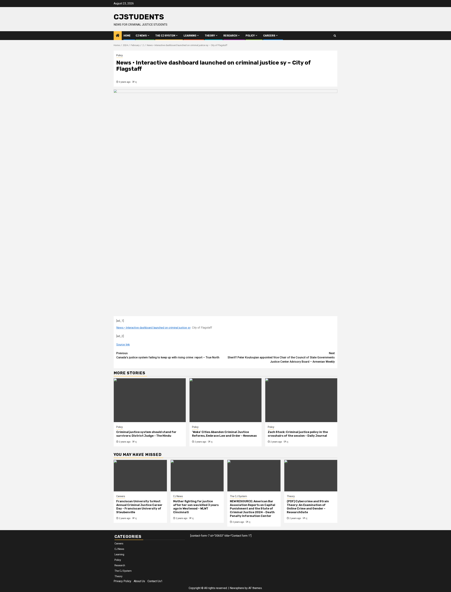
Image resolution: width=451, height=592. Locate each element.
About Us (139, 581)
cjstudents (139, 17)
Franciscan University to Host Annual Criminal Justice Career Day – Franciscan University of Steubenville (139, 507)
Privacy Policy (122, 581)
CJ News (141, 35)
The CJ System (165, 35)
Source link (123, 344)
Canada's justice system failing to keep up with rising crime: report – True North (167, 355)
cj (136, 82)
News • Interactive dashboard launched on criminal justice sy (153, 327)
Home (127, 35)
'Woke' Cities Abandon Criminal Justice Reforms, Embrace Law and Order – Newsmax (224, 433)
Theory (210, 35)
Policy (250, 35)
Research (230, 35)
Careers (269, 35)
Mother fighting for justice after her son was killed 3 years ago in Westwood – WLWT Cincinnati (196, 507)
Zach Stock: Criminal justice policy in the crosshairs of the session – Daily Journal (298, 433)
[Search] (335, 35)
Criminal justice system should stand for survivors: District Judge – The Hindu (146, 433)
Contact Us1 (154, 581)
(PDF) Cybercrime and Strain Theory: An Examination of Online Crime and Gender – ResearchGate (308, 507)
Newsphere (237, 588)
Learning (190, 35)
